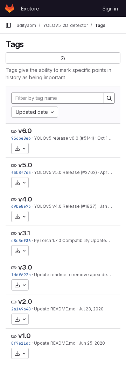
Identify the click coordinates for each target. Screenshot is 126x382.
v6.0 (25, 131)
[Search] (109, 98)
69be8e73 (21, 206)
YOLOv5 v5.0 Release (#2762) (65, 172)
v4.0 (25, 199)
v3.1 (24, 233)
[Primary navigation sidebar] (8, 25)
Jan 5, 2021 (111, 206)
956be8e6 (21, 138)
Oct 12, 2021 (109, 138)
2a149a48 (21, 308)
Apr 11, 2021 (111, 172)
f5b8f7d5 (21, 172)
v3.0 (25, 267)
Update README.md (55, 308)
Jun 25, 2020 (92, 343)
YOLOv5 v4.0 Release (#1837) (65, 206)
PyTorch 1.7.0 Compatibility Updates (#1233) (79, 240)
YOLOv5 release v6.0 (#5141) (64, 138)
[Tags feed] (63, 58)
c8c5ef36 (21, 240)
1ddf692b (21, 274)
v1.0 (24, 336)
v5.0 (25, 165)
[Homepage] (9, 8)
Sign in (110, 9)
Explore (30, 9)
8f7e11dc (21, 343)
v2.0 (25, 301)
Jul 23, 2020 (91, 308)
